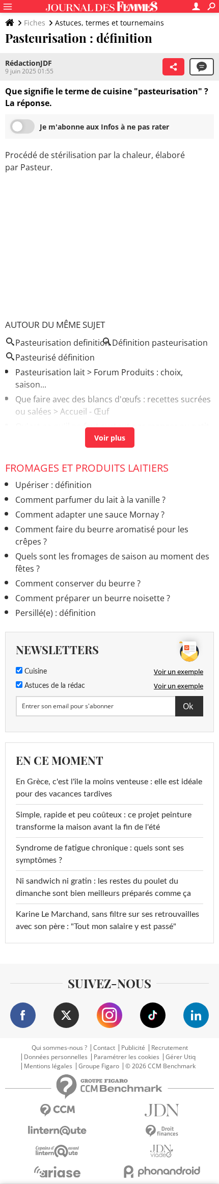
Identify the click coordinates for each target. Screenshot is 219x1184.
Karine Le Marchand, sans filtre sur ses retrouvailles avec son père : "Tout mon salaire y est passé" (107, 920)
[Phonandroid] (162, 1171)
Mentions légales (48, 1066)
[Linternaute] (57, 1131)
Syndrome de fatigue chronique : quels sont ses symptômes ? (100, 854)
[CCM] (57, 1110)
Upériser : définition (53, 485)
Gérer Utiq (181, 1057)
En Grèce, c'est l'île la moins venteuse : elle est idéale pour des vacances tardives (109, 788)
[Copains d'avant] (57, 1151)
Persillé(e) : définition (55, 613)
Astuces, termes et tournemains (109, 23)
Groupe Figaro (98, 1066)
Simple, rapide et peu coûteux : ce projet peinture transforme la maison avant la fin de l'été (103, 821)
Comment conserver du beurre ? (78, 583)
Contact (104, 1047)
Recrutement (169, 1047)
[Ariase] (57, 1171)
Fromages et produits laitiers (87, 468)
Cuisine (34, 671)
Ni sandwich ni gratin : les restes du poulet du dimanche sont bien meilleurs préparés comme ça (103, 887)
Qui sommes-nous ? (59, 1047)
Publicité (133, 1047)
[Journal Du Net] (162, 1110)
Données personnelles (56, 1057)
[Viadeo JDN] (162, 1151)
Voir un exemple (178, 671)
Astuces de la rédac (53, 685)
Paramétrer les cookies (126, 1057)
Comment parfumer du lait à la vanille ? (90, 499)
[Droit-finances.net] (162, 1131)
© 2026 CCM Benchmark (160, 1066)
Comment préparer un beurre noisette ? (92, 598)
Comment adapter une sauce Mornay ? (90, 514)
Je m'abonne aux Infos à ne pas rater (104, 127)
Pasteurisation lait (50, 372)
